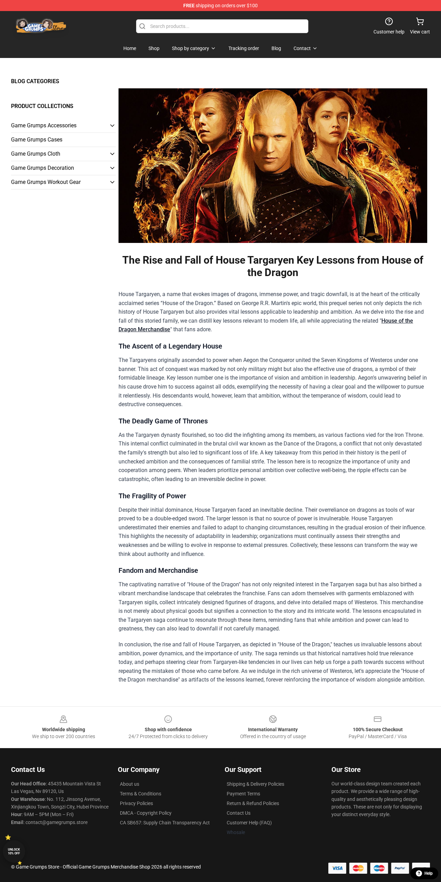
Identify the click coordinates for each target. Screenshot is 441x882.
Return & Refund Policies (253, 803)
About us (129, 784)
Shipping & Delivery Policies (255, 784)
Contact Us (238, 813)
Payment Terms (243, 793)
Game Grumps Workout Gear (46, 182)
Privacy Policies (136, 803)
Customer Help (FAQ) (249, 822)
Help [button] (428, 873)
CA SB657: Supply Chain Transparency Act (165, 822)
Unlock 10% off (14, 851)
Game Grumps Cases (36, 139)
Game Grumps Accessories (43, 125)
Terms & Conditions (140, 793)
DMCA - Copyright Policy (146, 813)
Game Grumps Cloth (35, 153)
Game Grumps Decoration (42, 168)
